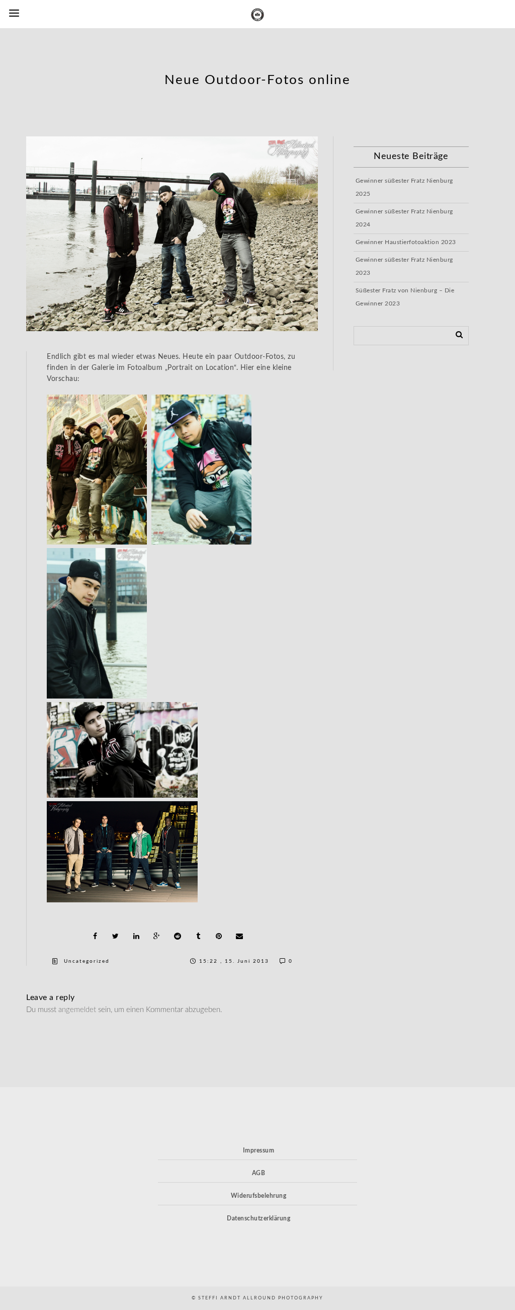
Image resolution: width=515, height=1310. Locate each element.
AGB (259, 1173)
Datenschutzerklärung (258, 1218)
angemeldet (77, 1010)
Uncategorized (87, 961)
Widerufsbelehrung (259, 1196)
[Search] (456, 334)
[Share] (95, 936)
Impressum (259, 1150)
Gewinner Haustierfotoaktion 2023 (406, 242)
